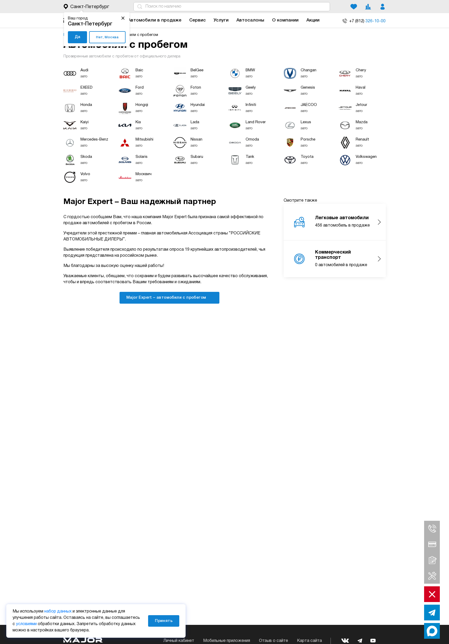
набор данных (58, 611)
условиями (26, 624)
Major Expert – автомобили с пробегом (166, 297)
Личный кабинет (178, 641)
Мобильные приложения (226, 641)
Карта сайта (309, 641)
